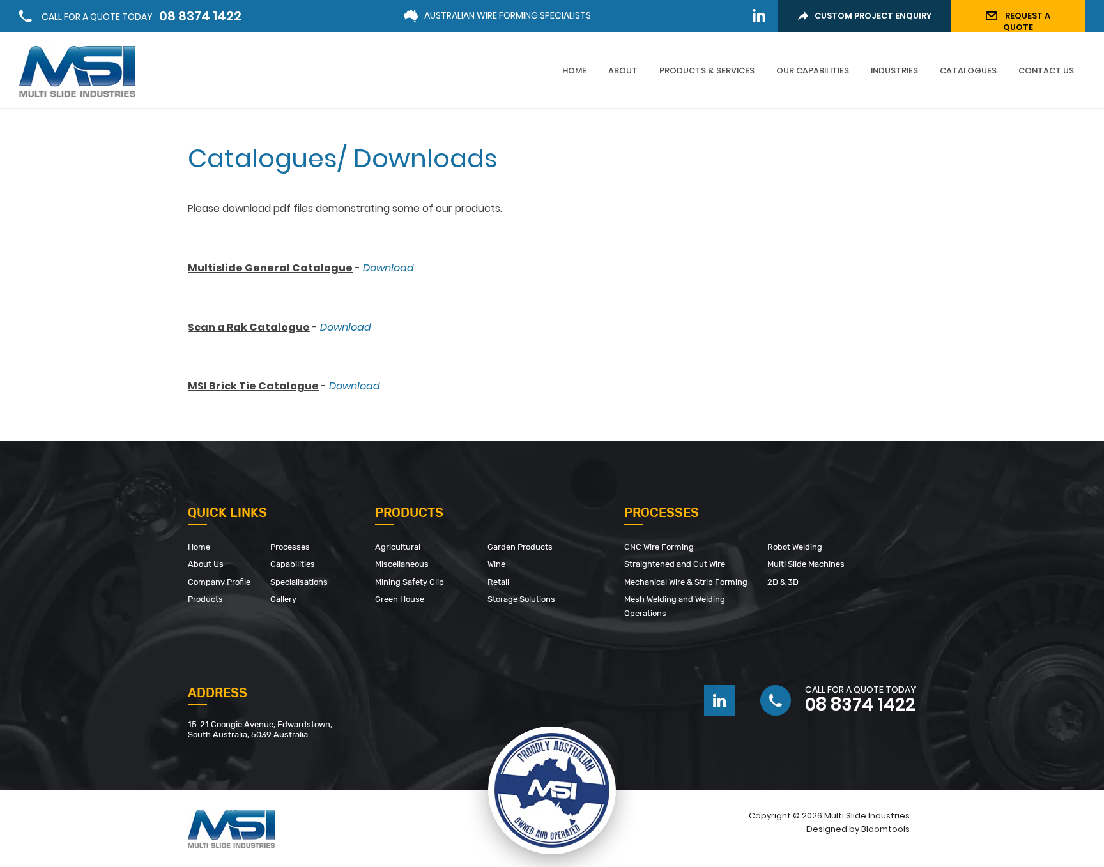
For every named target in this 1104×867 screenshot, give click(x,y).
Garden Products (520, 547)
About (623, 70)
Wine (496, 564)
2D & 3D (783, 582)
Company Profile (219, 582)
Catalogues (968, 70)
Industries (894, 70)
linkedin (759, 15)
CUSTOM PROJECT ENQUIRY (873, 16)
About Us (206, 564)
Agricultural (397, 547)
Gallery (283, 599)
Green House (400, 599)
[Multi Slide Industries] (77, 70)
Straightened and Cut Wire (674, 564)
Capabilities (292, 564)
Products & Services (707, 70)
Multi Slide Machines (806, 564)
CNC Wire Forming (659, 547)
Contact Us (1046, 70)
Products (205, 599)
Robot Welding (794, 547)
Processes (290, 547)
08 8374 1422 (141, 16)
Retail (498, 582)
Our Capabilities (812, 70)
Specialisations (299, 582)
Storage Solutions (521, 599)
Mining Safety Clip (409, 582)
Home (574, 70)
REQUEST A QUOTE (1026, 21)
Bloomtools (885, 829)
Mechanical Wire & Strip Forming (685, 582)
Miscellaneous (402, 564)
